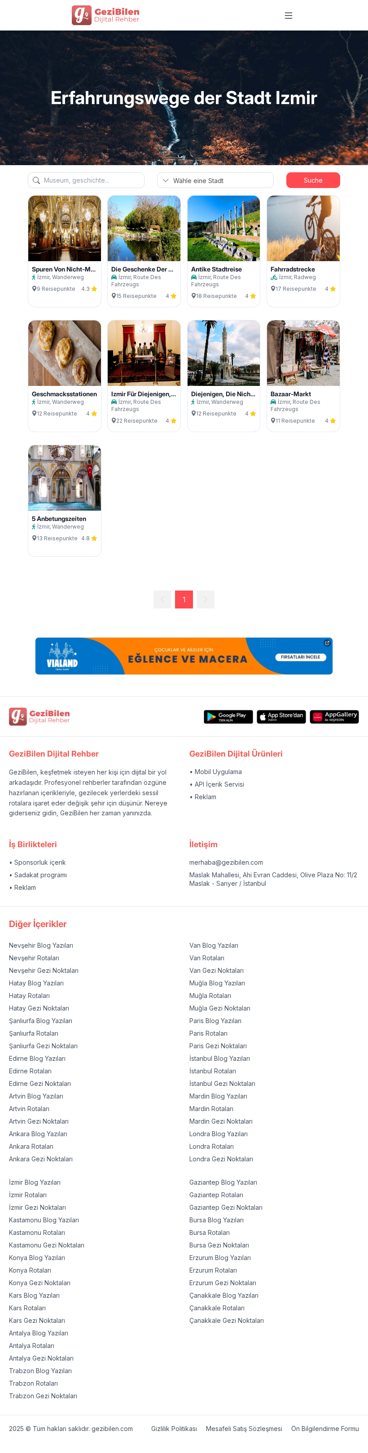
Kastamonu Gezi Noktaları (46, 1245)
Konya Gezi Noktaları (39, 1283)
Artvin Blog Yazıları (36, 1096)
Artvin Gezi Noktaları (39, 1121)
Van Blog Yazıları (213, 945)
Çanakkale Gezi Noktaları (226, 1320)
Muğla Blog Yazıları (217, 983)
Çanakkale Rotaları (217, 1308)
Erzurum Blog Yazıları (220, 1257)
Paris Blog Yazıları (215, 1020)
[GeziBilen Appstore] (281, 717)
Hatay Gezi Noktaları (39, 1008)
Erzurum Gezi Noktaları (222, 1283)
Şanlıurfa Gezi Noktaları (43, 1046)
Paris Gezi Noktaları (218, 1046)
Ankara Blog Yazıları (38, 1134)
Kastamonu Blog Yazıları (44, 1220)
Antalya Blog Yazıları (38, 1333)
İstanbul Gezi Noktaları (222, 1083)
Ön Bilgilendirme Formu (325, 1428)
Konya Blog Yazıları (37, 1257)
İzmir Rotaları (28, 1195)
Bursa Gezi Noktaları (219, 1245)
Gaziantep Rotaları (216, 1195)
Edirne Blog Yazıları (37, 1058)
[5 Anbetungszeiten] (64, 478)
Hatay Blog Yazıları (36, 983)
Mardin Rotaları (211, 1108)
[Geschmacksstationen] (64, 353)
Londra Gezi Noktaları (221, 1159)
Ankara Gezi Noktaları (41, 1159)
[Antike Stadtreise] (224, 228)
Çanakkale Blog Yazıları (223, 1295)
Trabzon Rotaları (33, 1383)
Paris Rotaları (208, 1033)
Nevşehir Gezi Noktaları (44, 970)
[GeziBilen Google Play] (228, 717)
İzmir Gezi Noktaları (37, 1207)
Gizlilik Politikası (174, 1428)
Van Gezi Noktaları (216, 970)
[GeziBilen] (105, 15)
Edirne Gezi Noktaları (40, 1083)
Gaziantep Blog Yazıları (223, 1182)
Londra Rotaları (211, 1146)
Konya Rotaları (30, 1270)
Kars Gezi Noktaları (37, 1320)
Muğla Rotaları (210, 995)
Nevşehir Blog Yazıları (41, 945)
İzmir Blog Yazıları (35, 1182)
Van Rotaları (206, 958)
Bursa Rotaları (209, 1232)
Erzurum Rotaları (213, 1270)
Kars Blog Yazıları (34, 1295)
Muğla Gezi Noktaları (219, 1008)
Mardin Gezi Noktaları (221, 1121)
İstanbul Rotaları (212, 1071)
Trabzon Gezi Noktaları (43, 1396)
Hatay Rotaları (29, 995)
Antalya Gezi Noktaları (41, 1358)
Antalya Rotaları (31, 1345)
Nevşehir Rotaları (34, 958)
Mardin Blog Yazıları (218, 1096)
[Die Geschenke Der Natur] (144, 228)
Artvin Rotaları (29, 1108)
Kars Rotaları (27, 1308)
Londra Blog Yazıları (218, 1134)
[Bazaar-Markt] (303, 353)
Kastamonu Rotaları (37, 1232)
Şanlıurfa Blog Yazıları (40, 1020)
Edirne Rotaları (30, 1071)
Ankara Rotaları (31, 1146)
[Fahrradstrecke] (303, 228)
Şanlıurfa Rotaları (33, 1033)
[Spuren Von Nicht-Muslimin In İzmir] (64, 228)
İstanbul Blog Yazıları (219, 1058)
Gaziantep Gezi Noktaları (226, 1207)
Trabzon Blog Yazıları (40, 1370)
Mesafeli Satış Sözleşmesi (244, 1428)
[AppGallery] (334, 717)
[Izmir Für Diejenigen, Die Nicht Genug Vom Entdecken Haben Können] (144, 353)
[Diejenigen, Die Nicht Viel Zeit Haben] (224, 353)
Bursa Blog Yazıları (216, 1220)
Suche (313, 180)
